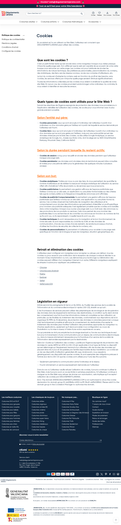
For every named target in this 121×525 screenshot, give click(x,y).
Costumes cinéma (38, 410)
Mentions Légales (9, 43)
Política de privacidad (38, 444)
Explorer (43, 277)
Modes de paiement (100, 415)
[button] (116, 13)
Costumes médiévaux (40, 424)
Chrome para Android (49, 271)
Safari (42, 281)
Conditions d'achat (10, 47)
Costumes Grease (68, 415)
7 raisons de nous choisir (101, 404)
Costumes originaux (39, 404)
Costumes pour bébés (10, 410)
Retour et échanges (99, 418)
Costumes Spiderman (70, 424)
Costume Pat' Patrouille (70, 418)
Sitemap (95, 427)
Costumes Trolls (67, 421)
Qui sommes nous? (99, 401)
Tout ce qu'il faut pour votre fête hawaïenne (60, 6)
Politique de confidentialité (13, 39)
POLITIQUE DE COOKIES (62, 479)
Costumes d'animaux (40, 415)
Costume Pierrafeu (69, 430)
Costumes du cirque (39, 430)
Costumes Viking (38, 421)
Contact (95, 407)
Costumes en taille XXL (10, 427)
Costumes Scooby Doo (70, 407)
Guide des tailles (98, 421)
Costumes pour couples (10, 407)
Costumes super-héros (40, 418)
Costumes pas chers (9, 424)
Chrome (43, 268)
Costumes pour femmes (10, 421)
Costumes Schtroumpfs (70, 410)
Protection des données (44, 479)
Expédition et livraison (100, 413)
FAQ (101, 479)
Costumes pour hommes (11, 418)
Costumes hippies (38, 427)
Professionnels (97, 424)
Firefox (42, 274)
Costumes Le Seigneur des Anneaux (75, 413)
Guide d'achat (97, 410)
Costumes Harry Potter (70, 404)
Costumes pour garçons (11, 415)
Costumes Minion (68, 427)
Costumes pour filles (9, 413)
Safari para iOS (46, 284)
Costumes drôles (38, 401)
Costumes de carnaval (10, 430)
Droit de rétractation (113, 482)
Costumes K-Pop (68, 401)
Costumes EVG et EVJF (10, 401)
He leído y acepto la (32, 444)
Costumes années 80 (40, 407)
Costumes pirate (38, 413)
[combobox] (55, 14)
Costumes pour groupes (11, 404)
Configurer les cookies (11, 51)
